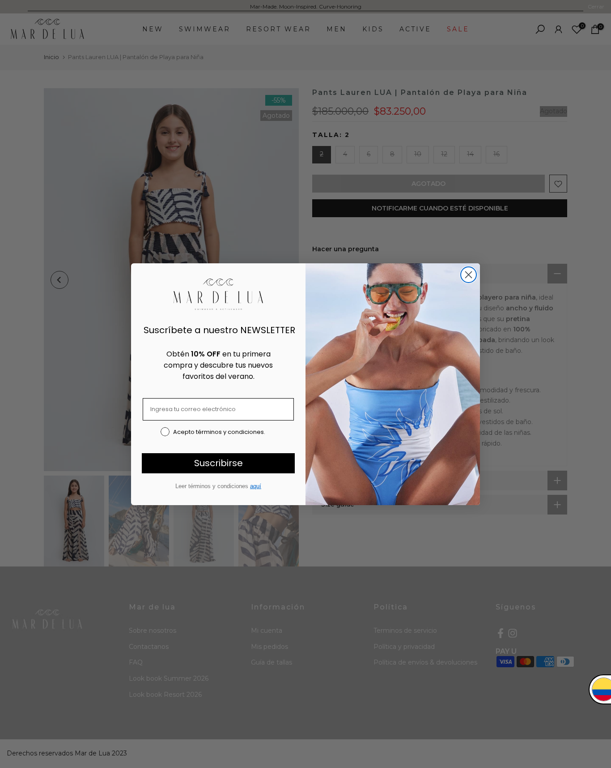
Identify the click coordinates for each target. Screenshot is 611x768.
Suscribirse (218, 463)
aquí (255, 486)
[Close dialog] (468, 275)
